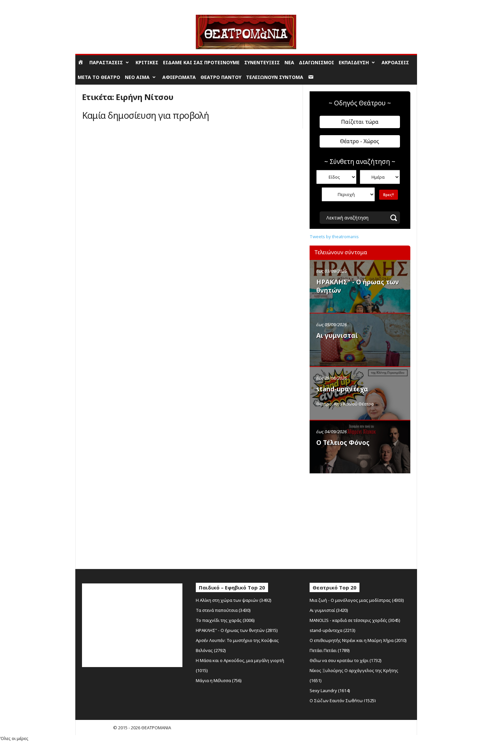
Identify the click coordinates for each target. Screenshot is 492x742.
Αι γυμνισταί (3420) (329, 610)
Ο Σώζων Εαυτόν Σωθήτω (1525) (343, 701)
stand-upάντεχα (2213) (332, 630)
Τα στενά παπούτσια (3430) (223, 610)
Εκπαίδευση (354, 62)
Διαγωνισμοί (316, 62)
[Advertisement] (360, 519)
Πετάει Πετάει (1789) (330, 650)
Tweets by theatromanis (334, 237)
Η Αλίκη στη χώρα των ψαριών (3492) (233, 600)
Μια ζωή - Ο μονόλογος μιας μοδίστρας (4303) (357, 600)
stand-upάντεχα (342, 389)
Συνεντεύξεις (262, 62)
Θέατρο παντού (220, 77)
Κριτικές (147, 62)
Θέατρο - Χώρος (359, 141)
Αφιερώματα (179, 77)
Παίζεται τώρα (360, 121)
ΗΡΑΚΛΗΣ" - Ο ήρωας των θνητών (357, 286)
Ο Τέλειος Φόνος (343, 442)
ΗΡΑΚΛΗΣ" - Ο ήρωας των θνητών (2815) (237, 630)
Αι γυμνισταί (337, 335)
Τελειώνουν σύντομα (274, 77)
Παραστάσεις (106, 62)
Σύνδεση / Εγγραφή (95, 4)
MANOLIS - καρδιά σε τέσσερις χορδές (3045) (355, 620)
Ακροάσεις (395, 62)
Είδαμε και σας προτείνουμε (201, 62)
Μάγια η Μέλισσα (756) (219, 680)
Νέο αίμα (137, 77)
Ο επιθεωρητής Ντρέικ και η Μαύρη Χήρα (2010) (358, 640)
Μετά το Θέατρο (99, 77)
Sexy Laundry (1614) (330, 690)
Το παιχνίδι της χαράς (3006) (225, 620)
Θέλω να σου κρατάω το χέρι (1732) (346, 660)
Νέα (289, 62)
